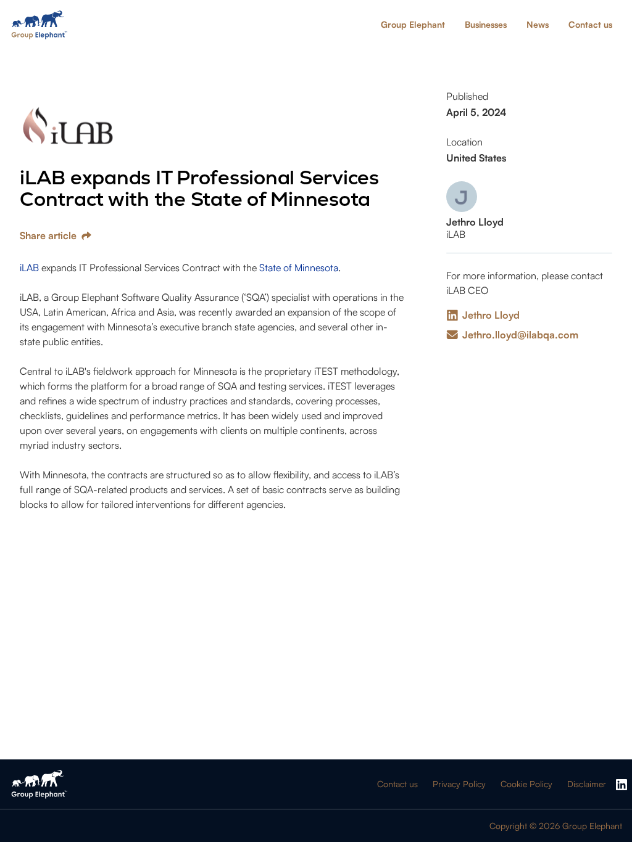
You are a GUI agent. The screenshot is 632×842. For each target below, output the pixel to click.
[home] (39, 24)
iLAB (29, 267)
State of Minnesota (298, 267)
